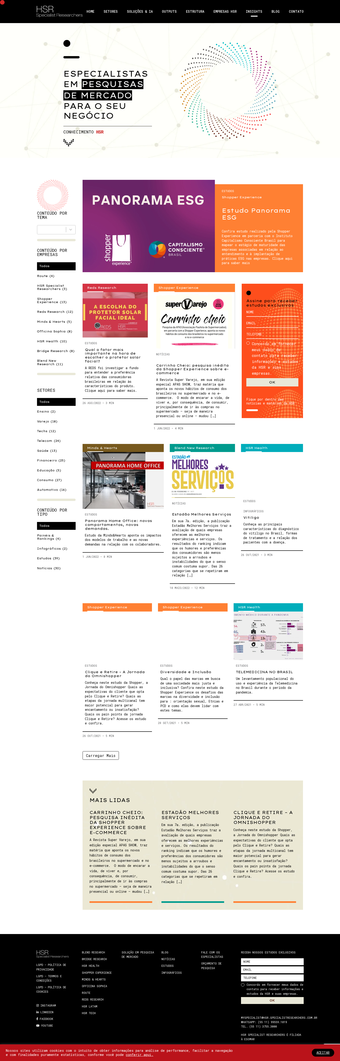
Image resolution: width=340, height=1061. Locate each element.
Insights (254, 11)
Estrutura (195, 11)
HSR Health (52, 341)
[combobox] (56, 230)
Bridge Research (55, 351)
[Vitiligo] (272, 473)
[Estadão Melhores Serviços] (202, 475)
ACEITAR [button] (323, 1052)
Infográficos (52, 548)
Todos (44, 266)
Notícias (49, 568)
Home (90, 11)
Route (45, 276)
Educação (49, 470)
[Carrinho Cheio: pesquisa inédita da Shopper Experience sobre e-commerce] (194, 320)
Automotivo (51, 489)
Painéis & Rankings (49, 537)
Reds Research (55, 311)
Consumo (49, 480)
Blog (276, 11)
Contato (296, 11)
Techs (46, 431)
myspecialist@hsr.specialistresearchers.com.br (279, 1017)
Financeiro (51, 460)
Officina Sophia (54, 331)
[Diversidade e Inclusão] (192, 636)
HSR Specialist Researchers (52, 287)
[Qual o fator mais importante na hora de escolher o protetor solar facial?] (115, 315)
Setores (111, 11)
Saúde (47, 450)
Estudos (48, 558)
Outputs (169, 11)
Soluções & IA (140, 11)
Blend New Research (50, 362)
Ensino (46, 411)
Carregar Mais (100, 755)
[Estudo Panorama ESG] (149, 226)
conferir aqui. (139, 1054)
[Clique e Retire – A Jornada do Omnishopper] (117, 636)
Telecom (49, 441)
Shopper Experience (52, 300)
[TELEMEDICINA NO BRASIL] (268, 636)
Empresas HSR (225, 11)
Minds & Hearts (54, 321)
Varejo (47, 421)
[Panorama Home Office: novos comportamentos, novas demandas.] (123, 480)
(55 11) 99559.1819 (272, 1022)
